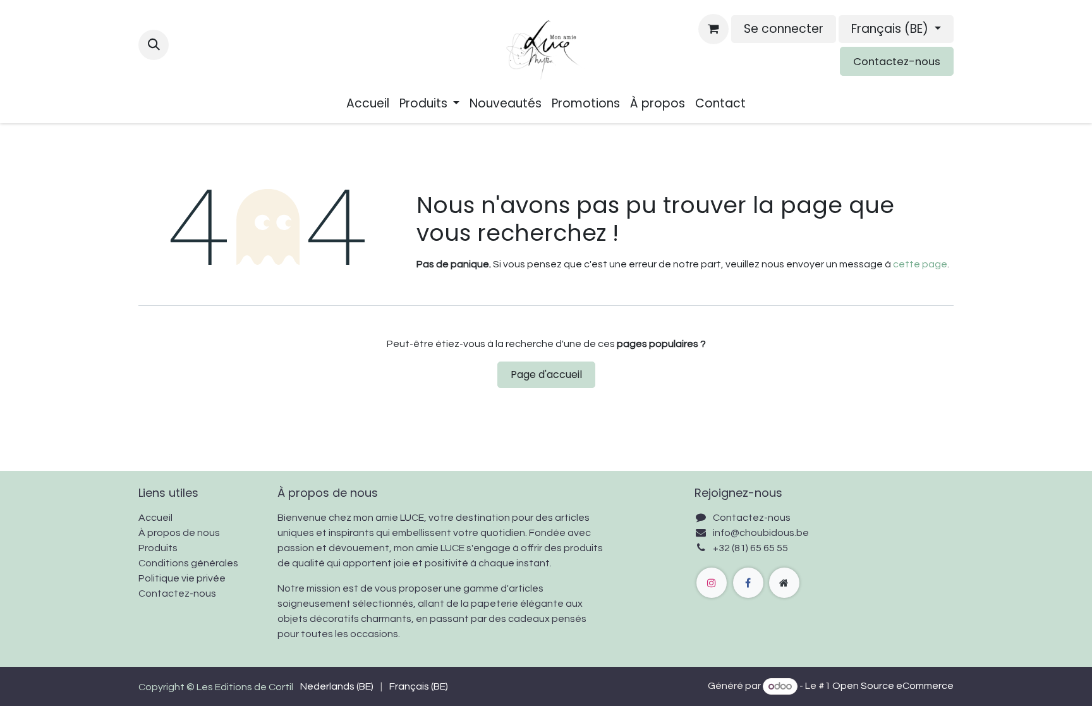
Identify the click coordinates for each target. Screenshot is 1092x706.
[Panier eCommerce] (713, 29)
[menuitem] (367, 104)
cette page (920, 264)
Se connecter (783, 28)
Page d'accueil (546, 374)
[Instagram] (711, 583)
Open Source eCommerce (893, 686)
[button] (153, 45)
